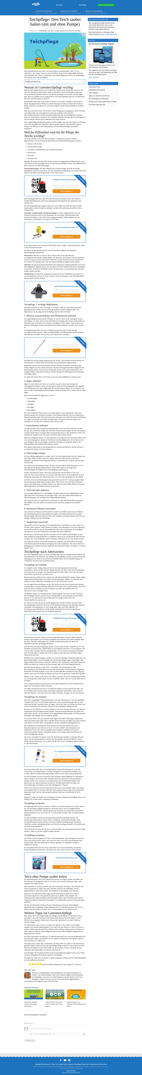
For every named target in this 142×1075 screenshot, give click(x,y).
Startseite (59, 5)
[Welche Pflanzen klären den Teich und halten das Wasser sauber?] (55, 994)
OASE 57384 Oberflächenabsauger (66, 286)
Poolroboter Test (94, 87)
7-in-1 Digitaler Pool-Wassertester (66, 751)
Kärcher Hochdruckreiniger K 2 (66, 227)
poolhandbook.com (74, 1072)
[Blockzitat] (45, 1034)
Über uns (55, 1064)
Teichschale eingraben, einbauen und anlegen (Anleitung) (31, 1004)
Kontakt (60, 1064)
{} (51, 1034)
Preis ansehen (65, 191)
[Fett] (31, 1034)
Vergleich (70, 1064)
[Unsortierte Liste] (43, 1034)
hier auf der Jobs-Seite (109, 34)
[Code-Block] (47, 1034)
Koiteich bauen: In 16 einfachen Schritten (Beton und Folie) (76, 1004)
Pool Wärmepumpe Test (97, 105)
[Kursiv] (33, 1034)
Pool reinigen (93, 93)
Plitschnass (33, 31)
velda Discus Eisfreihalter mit (66, 858)
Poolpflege (82, 5)
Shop (65, 1064)
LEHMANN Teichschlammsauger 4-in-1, (66, 181)
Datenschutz (103, 1064)
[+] (54, 1034)
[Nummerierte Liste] (40, 1034)
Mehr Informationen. (77, 1068)
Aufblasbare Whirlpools (97, 90)
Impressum (93, 1064)
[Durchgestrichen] (38, 1034)
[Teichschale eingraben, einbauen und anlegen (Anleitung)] (33, 994)
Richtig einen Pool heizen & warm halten (103, 102)
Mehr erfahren (94, 77)
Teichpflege (77, 1064)
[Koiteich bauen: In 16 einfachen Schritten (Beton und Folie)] (76, 994)
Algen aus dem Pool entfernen (99, 96)
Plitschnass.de (46, 1064)
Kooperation (86, 1064)
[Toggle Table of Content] (82, 81)
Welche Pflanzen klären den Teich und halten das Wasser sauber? (54, 1004)
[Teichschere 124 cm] (39, 347)
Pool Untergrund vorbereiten (99, 99)
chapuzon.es (65, 1072)
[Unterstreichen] (36, 1034)
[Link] (49, 1034)
